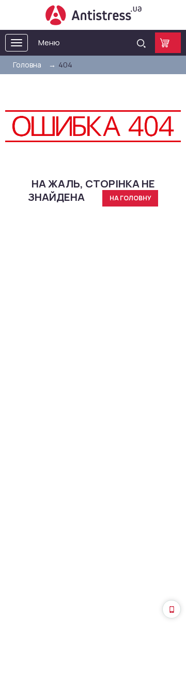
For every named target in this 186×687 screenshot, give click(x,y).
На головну (130, 198)
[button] (171, 609)
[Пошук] (141, 42)
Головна (27, 65)
